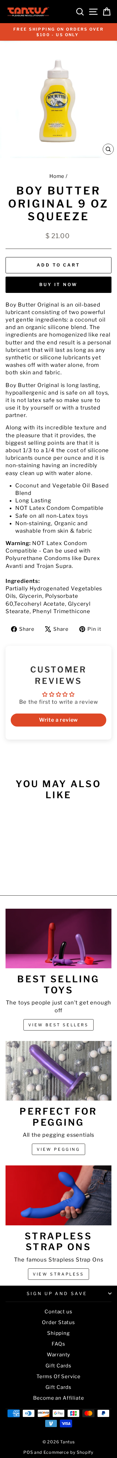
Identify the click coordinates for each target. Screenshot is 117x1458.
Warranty (59, 1354)
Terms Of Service (58, 1376)
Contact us (58, 1311)
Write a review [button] (58, 720)
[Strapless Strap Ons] (58, 1195)
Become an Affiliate (58, 1398)
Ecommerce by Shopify (69, 1452)
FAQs (58, 1344)
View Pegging (58, 1149)
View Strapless (58, 1274)
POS (28, 1452)
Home (56, 176)
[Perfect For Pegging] (58, 1071)
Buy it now (58, 284)
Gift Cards (59, 1366)
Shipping (58, 1333)
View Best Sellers (58, 1024)
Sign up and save (57, 1293)
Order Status (58, 1322)
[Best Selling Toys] (58, 938)
